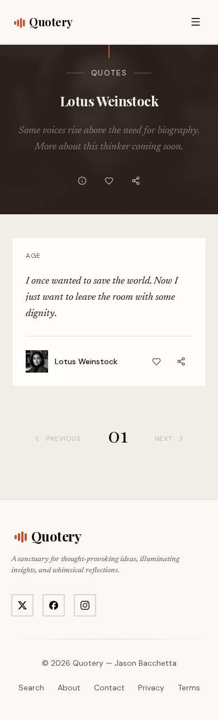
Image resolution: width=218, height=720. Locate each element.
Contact (109, 688)
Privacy (151, 688)
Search (31, 688)
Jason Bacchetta (146, 663)
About (69, 688)
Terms (189, 688)
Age (33, 255)
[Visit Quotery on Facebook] (53, 605)
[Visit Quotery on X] (22, 605)
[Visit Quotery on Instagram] (85, 605)
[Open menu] (195, 22)
